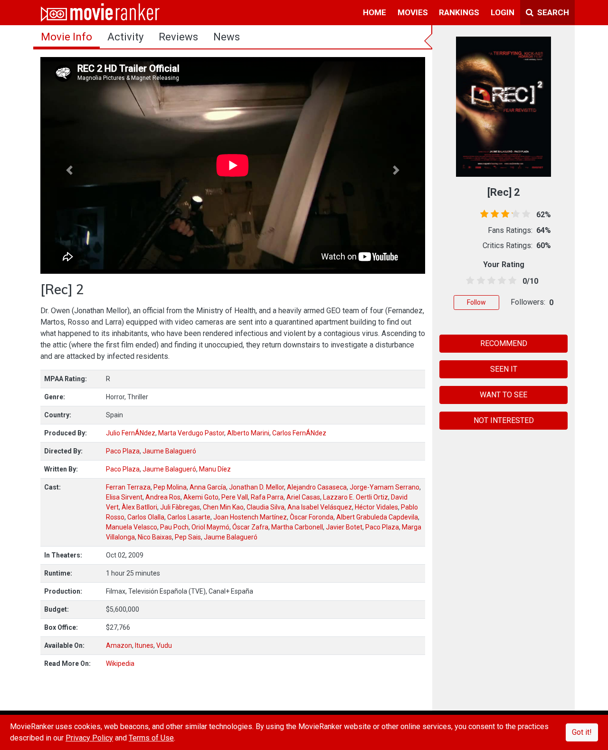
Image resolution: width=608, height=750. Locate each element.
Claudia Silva (266, 507)
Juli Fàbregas (180, 507)
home (374, 12)
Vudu (164, 645)
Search (552, 12)
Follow (476, 302)
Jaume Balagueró (169, 451)
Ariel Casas (303, 497)
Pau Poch (174, 527)
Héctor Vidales (376, 507)
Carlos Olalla (145, 517)
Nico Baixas (155, 537)
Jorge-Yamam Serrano (384, 487)
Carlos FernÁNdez (299, 433)
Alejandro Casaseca (317, 487)
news (226, 37)
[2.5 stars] (489, 281)
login (502, 12)
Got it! (582, 732)
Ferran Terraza (128, 487)
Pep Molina (170, 487)
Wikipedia (120, 663)
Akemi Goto (200, 497)
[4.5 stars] (510, 281)
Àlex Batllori (139, 507)
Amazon (119, 645)
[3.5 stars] (500, 281)
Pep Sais (188, 537)
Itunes (144, 645)
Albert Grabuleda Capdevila (377, 517)
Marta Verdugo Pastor (191, 433)
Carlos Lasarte (188, 517)
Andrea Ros (162, 497)
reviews (178, 37)
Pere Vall (234, 497)
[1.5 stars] (479, 281)
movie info (66, 37)
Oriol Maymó (210, 527)
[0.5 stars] (468, 281)
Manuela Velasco (131, 527)
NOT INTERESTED (504, 420)
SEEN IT (503, 369)
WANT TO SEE (503, 394)
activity (125, 37)
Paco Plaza (123, 451)
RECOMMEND (503, 343)
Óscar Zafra (250, 527)
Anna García (208, 487)
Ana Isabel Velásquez (319, 507)
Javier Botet (344, 527)
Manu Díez (215, 469)
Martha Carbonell (297, 527)
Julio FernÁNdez (130, 433)
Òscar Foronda (311, 517)
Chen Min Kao (223, 507)
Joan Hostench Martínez (250, 517)
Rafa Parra (267, 497)
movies (413, 12)
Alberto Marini (248, 433)
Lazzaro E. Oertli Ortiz (355, 497)
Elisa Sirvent (124, 497)
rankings (459, 12)
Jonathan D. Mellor (256, 487)
